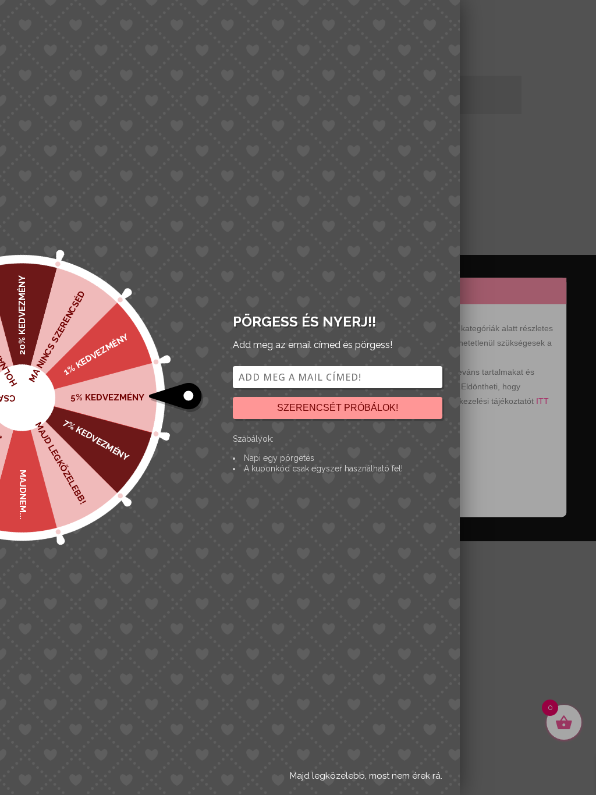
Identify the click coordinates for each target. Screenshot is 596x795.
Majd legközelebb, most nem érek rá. (366, 776)
